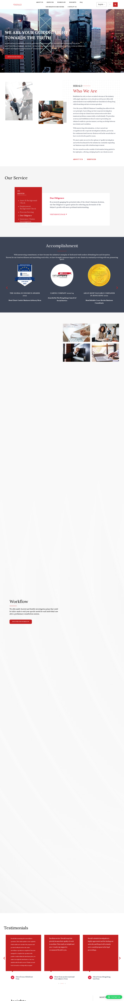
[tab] (29, 201)
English (100, 5)
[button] (7, 287)
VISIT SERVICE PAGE (58, 214)
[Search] (115, 4)
